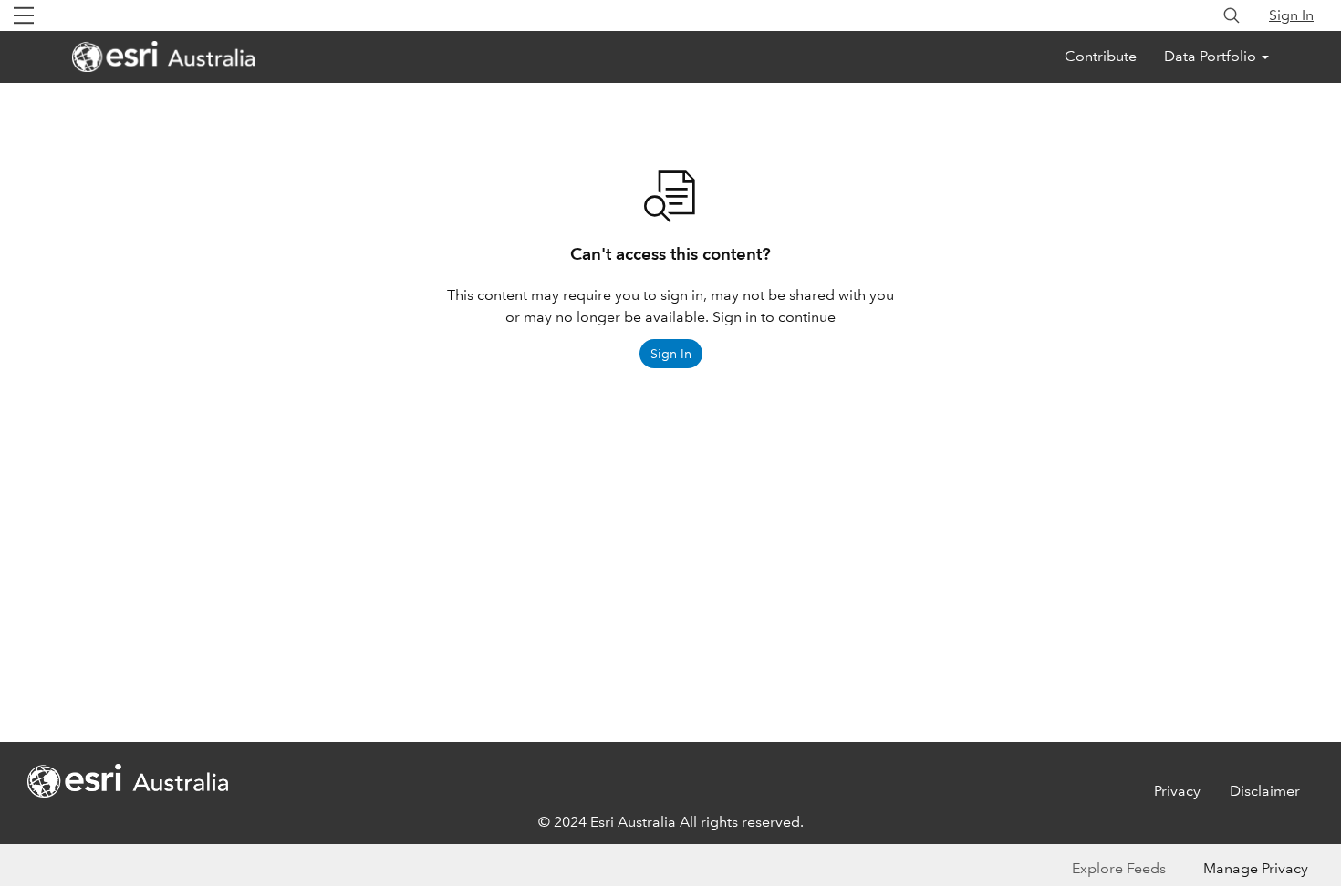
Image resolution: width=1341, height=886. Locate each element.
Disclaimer (1265, 790)
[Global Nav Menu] (24, 15)
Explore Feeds (1119, 868)
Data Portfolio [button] (1212, 56)
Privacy (1177, 790)
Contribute (1101, 56)
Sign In (1291, 15)
